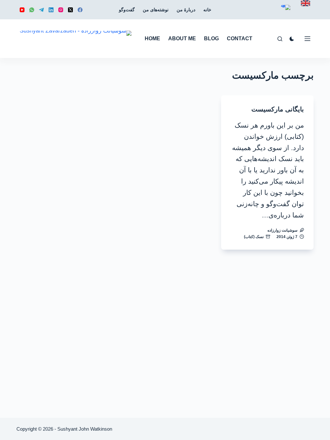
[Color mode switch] (292, 39)
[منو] (307, 39)
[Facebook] (80, 9)
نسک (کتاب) (254, 236)
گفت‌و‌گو (127, 9)
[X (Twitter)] (70, 9)
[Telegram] (41, 9)
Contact (239, 38)
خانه (207, 9)
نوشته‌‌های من (156, 9)
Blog (211, 38)
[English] (305, 3)
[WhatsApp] (31, 9)
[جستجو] (279, 38)
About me (182, 38)
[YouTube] (22, 9)
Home (152, 38)
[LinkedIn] (51, 9)
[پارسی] (285, 12)
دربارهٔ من (186, 9)
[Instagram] (60, 9)
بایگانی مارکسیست (277, 109)
